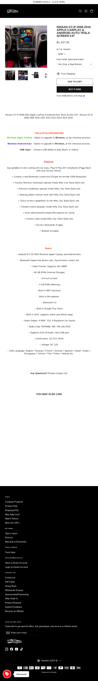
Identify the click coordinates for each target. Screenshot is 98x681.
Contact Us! (62, 373)
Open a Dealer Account (16, 563)
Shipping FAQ (12, 510)
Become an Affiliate (14, 611)
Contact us (10, 577)
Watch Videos (11, 519)
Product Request (13, 603)
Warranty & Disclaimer (15, 542)
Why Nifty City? (12, 514)
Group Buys (10, 586)
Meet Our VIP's (12, 523)
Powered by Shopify (49, 672)
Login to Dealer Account (16, 567)
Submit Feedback (13, 607)
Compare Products (14, 502)
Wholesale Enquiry (14, 590)
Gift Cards (10, 582)
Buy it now (75, 89)
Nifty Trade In (11, 598)
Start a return (11, 533)
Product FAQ (11, 506)
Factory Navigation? (70, 60)
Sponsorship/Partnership (17, 594)
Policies (9, 537)
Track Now (10, 552)
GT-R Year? (64, 49)
